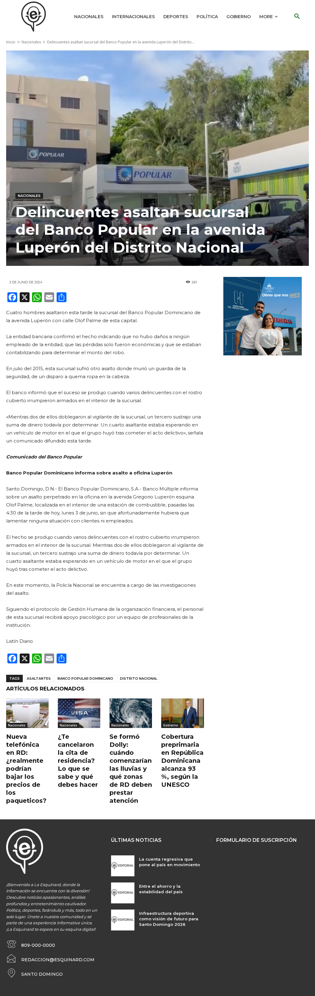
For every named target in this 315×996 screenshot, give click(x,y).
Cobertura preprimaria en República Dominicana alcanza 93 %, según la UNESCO (182, 760)
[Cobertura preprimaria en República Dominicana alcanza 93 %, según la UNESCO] (182, 713)
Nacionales (31, 42)
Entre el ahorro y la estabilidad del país (161, 889)
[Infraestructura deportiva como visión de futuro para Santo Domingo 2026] (122, 920)
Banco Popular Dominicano (85, 678)
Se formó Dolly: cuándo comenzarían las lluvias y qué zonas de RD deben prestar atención (131, 768)
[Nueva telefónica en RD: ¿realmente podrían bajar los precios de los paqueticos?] (27, 713)
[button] (297, 16)
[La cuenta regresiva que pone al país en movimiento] (122, 865)
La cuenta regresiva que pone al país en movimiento (169, 862)
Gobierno (170, 725)
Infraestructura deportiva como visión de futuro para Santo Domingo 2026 (168, 919)
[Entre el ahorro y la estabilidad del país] (122, 892)
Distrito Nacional (138, 678)
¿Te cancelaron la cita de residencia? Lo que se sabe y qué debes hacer (78, 760)
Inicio (10, 42)
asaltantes (39, 678)
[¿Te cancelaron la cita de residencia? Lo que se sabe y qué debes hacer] (79, 713)
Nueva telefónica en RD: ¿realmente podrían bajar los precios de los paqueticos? (26, 768)
